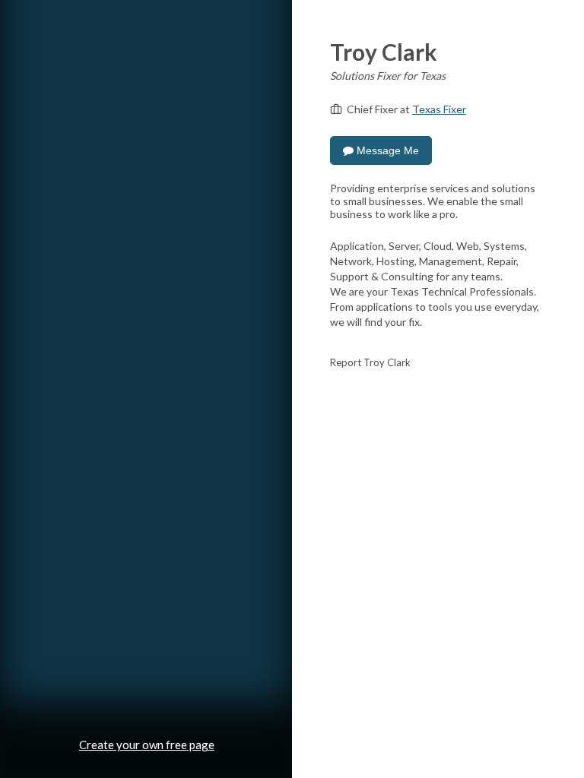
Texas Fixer (439, 109)
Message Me (386, 150)
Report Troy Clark (370, 362)
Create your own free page (146, 744)
